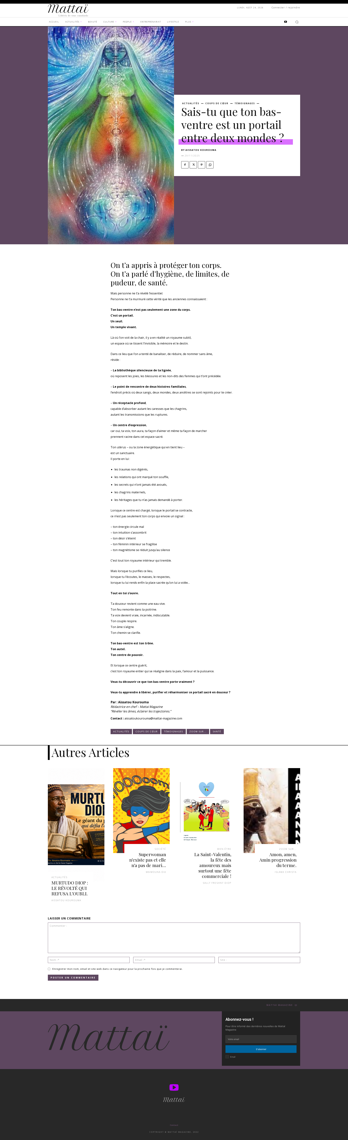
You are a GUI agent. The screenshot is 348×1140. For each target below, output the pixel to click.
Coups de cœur (216, 103)
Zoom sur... (197, 731)
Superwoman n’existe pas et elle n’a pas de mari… (147, 859)
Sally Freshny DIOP (217, 882)
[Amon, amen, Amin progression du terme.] (272, 810)
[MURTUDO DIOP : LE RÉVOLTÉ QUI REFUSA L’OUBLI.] (76, 824)
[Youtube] (285, 22)
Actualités (190, 103)
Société (160, 849)
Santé (217, 731)
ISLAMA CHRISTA (286, 872)
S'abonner (261, 1049)
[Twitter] (193, 164)
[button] (297, 22)
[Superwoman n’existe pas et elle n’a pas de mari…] (141, 810)
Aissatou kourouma (200, 150)
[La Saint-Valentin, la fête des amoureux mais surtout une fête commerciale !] (206, 810)
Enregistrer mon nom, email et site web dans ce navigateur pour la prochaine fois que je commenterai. (117, 968)
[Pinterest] (201, 164)
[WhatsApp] (210, 164)
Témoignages (245, 103)
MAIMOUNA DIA (156, 872)
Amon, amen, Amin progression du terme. (278, 859)
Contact (174, 1125)
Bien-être (224, 849)
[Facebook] (184, 164)
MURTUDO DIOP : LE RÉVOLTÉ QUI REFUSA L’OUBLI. (69, 888)
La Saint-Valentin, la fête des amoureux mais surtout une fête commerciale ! (212, 865)
